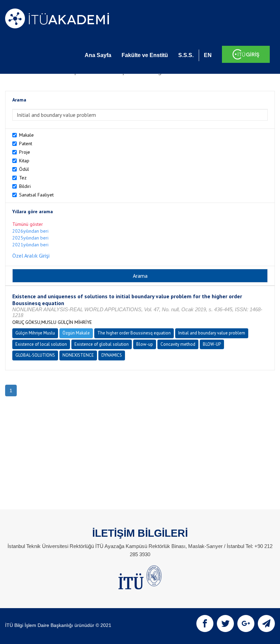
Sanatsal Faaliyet (36, 195)
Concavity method (177, 344)
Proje (24, 152)
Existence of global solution (101, 344)
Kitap (24, 160)
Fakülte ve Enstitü (145, 55)
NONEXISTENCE (78, 355)
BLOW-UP (212, 344)
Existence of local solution (41, 344)
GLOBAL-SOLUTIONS (35, 355)
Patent (25, 143)
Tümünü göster (27, 224)
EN (208, 55)
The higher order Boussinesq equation (134, 333)
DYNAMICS (111, 355)
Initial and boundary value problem (211, 333)
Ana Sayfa (98, 55)
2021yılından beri (30, 245)
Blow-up (144, 344)
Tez (23, 178)
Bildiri (25, 186)
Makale (26, 135)
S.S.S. (186, 55)
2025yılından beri (30, 238)
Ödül (24, 169)
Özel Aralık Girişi (31, 255)
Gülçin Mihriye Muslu (35, 333)
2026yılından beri (30, 231)
